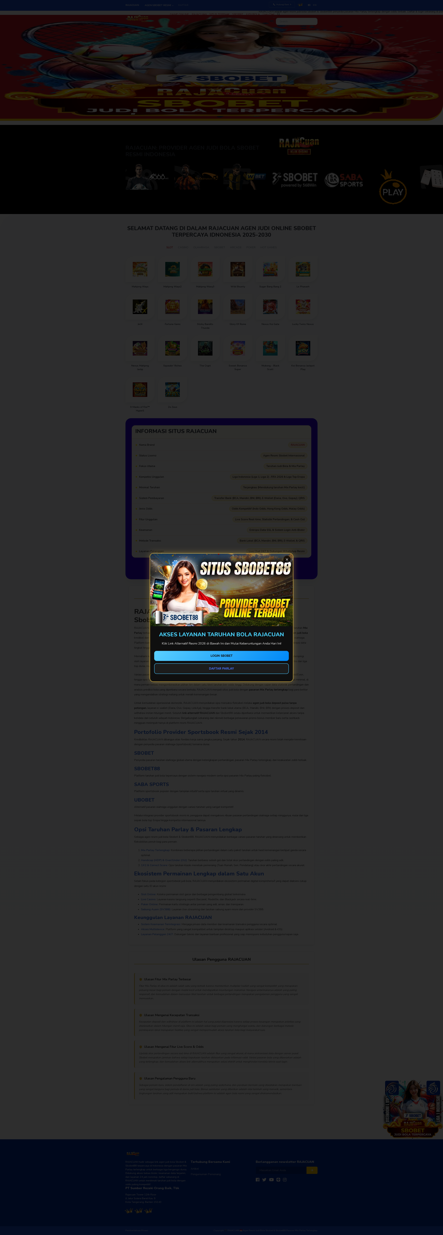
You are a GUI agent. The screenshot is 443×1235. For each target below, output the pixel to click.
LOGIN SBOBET (222, 656)
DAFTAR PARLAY (221, 669)
